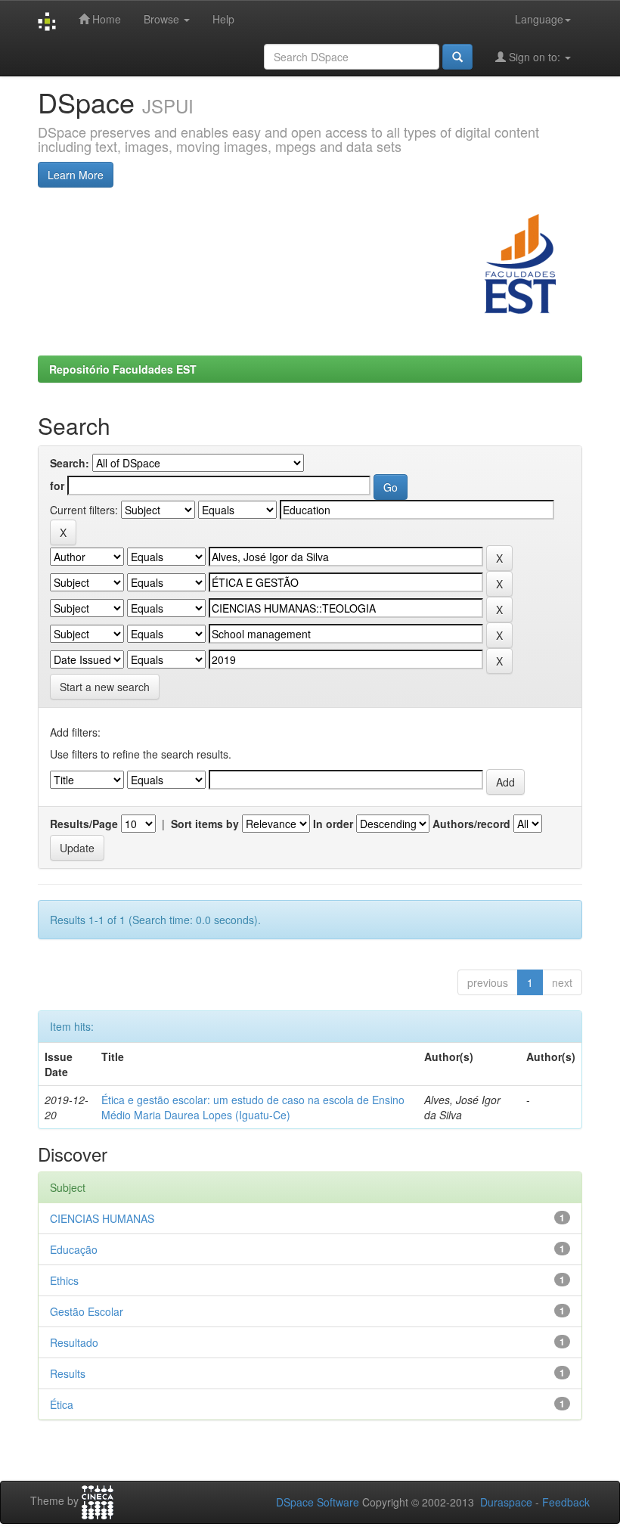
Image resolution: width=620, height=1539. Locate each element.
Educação (74, 1249)
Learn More (76, 174)
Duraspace (506, 1502)
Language (539, 18)
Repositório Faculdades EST (123, 369)
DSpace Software (317, 1502)
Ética (61, 1404)
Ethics (64, 1280)
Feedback (566, 1502)
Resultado (74, 1342)
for (57, 485)
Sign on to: (534, 56)
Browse (163, 18)
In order (333, 823)
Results (67, 1373)
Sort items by (205, 823)
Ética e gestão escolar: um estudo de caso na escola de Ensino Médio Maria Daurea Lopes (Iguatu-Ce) (253, 1107)
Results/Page (84, 823)
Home (105, 18)
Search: (69, 462)
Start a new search (105, 686)
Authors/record (471, 823)
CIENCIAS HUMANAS (102, 1218)
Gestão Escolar (86, 1311)
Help (223, 18)
